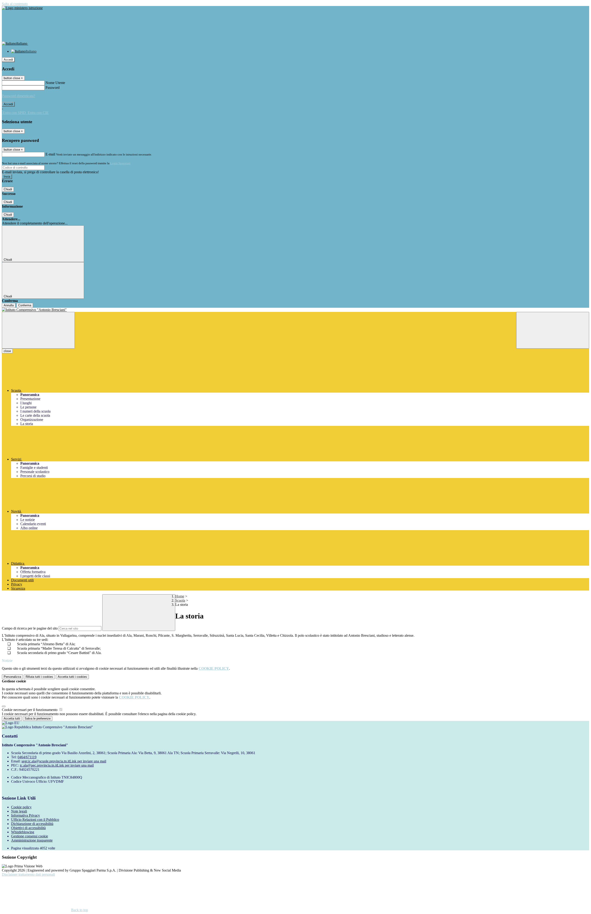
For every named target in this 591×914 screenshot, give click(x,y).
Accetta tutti (72, 676)
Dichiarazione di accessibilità (32, 824)
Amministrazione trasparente (32, 840)
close (7, 351)
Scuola (180, 600)
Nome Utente (55, 83)
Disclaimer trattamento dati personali (28, 874)
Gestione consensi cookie (29, 836)
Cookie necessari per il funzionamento (30, 710)
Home (179, 596)
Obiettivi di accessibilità (28, 828)
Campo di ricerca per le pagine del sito (30, 628)
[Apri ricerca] (552, 330)
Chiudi (8, 189)
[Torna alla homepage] (295, 310)
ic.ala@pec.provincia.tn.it (57, 765)
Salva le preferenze (38, 718)
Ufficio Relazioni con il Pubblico (35, 819)
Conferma (24, 305)
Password (52, 88)
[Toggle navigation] (38, 330)
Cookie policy (21, 807)
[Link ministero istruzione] (22, 8)
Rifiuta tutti (39, 676)
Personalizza (12, 676)
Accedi (8, 59)
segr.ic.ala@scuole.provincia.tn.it (63, 761)
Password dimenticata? (18, 96)
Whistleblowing (22, 832)
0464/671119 (27, 757)
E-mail (50, 154)
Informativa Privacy (25, 815)
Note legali (19, 811)
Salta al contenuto (15, 4)
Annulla (9, 305)
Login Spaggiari (120, 163)
